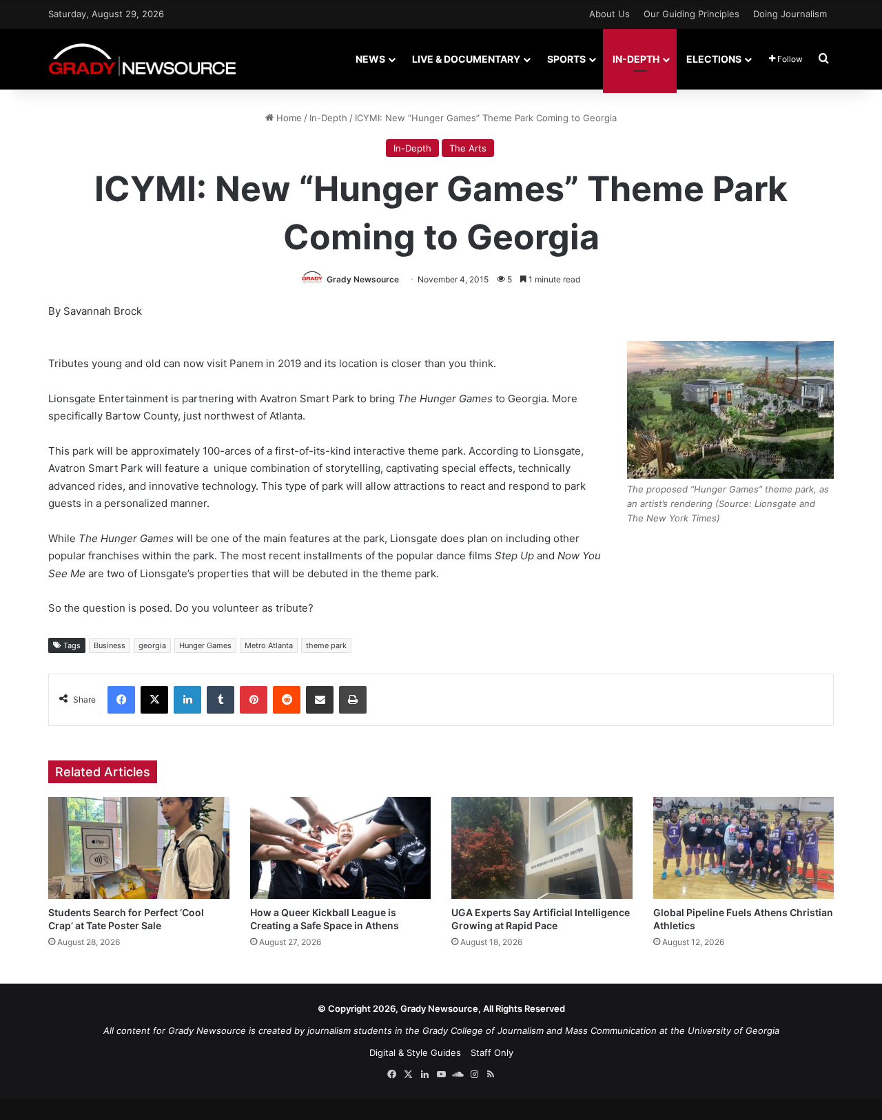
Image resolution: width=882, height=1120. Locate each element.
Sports (566, 59)
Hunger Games (205, 645)
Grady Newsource (363, 279)
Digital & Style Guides (415, 1052)
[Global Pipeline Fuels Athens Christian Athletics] (743, 848)
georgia (152, 645)
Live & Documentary (466, 59)
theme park (326, 645)
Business (109, 645)
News (370, 59)
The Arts (467, 148)
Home (288, 117)
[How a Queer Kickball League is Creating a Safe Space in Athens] (340, 848)
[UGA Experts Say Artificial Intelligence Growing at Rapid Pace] (542, 848)
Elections (713, 59)
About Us (609, 13)
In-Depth (636, 59)
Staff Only (492, 1052)
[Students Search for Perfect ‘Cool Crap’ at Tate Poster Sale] (138, 848)
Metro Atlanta (269, 645)
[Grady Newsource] (142, 59)
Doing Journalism (790, 13)
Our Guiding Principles (691, 13)
